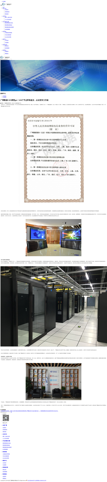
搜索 (5, 1)
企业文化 (4, 16)
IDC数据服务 (7, 29)
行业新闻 (6, 42)
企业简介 (6, 9)
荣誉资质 (6, 13)
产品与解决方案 (6, 21)
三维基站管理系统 (8, 32)
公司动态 (6, 40)
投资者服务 (5, 471)
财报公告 (6, 45)
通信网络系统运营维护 (9, 27)
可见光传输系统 (8, 34)
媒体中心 (4, 39)
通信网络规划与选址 (9, 22)
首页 (3, 7)
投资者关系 (5, 44)
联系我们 (4, 50)
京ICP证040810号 (31, 480)
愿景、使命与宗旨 (8, 17)
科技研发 (4, 31)
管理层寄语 (7, 11)
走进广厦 (4, 8)
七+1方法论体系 (8, 19)
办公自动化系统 (6, 458)
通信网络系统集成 (8, 24)
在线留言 (6, 51)
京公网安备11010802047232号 (40, 480)
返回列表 (30, 410)
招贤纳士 (6, 53)
